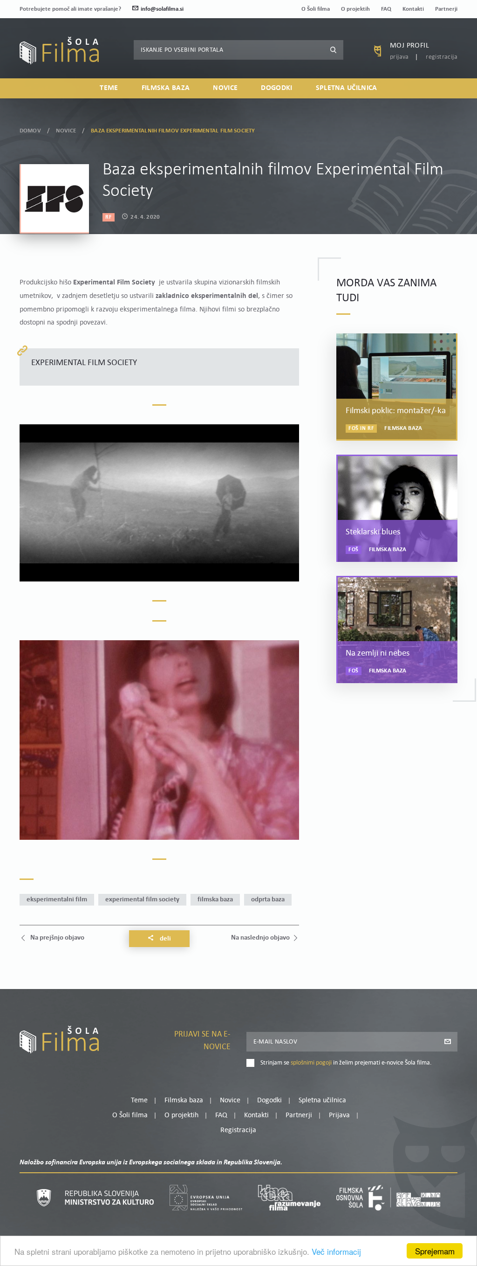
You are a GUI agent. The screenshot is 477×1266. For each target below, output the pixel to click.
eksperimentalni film (57, 899)
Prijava (399, 57)
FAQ (386, 9)
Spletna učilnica (346, 88)
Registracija (441, 57)
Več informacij (336, 1251)
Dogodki (276, 88)
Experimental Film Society (142, 899)
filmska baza (215, 899)
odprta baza (268, 899)
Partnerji (446, 9)
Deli (164, 938)
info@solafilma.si (162, 9)
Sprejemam (435, 1251)
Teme (109, 88)
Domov (30, 131)
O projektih (355, 9)
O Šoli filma (315, 9)
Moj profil (409, 45)
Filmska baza (166, 88)
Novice (225, 88)
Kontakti (413, 9)
